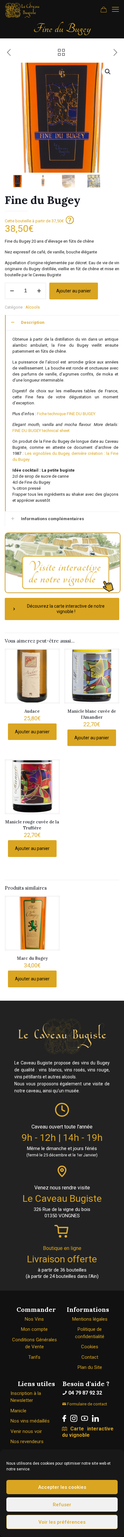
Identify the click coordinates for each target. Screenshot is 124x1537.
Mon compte (34, 1329)
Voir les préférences (62, 1522)
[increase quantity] (39, 291)
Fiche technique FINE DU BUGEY (66, 413)
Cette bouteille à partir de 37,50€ (35, 221)
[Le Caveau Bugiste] (22, 9)
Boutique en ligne (62, 1248)
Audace (32, 711)
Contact (89, 1357)
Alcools (32, 307)
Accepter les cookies (62, 1487)
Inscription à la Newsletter (25, 1396)
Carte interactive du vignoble (88, 1432)
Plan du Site (90, 1367)
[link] (64, 1418)
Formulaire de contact (86, 1404)
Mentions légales (89, 1319)
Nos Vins (34, 1319)
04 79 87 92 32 (84, 1393)
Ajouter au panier (73, 290)
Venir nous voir (26, 1431)
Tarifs (34, 1357)
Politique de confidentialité (89, 1332)
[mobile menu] (115, 9)
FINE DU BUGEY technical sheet (41, 430)
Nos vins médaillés (30, 1421)
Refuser (62, 1505)
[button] (108, 71)
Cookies (89, 1347)
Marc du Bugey (32, 958)
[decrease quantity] (11, 291)
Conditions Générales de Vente (34, 1343)
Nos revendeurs (27, 1441)
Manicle (18, 1411)
